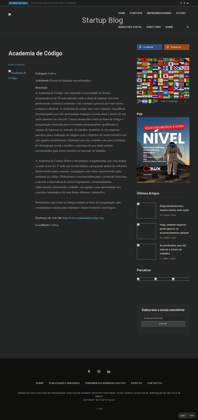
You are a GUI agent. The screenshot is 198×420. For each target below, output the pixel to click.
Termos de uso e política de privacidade (41, 393)
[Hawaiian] (165, 72)
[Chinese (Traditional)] (165, 63)
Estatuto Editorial (104, 393)
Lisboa (52, 73)
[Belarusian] (176, 59)
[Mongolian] (165, 84)
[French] (171, 68)
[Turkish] (160, 96)
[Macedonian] (181, 80)
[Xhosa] (139, 101)
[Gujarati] (150, 72)
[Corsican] (171, 63)
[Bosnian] (186, 59)
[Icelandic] (139, 76)
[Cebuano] (150, 63)
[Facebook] (89, 371)
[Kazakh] (181, 76)
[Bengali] (181, 59)
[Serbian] (181, 88)
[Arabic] (155, 59)
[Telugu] (150, 96)
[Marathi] (160, 84)
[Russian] (165, 88)
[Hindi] (176, 72)
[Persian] (139, 88)
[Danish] (186, 63)
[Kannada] (176, 76)
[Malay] (139, 84)
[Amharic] (150, 59)
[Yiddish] (144, 101)
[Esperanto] (150, 68)
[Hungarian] (186, 72)
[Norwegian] (181, 84)
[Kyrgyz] (150, 80)
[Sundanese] (176, 92)
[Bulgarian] (139, 63)
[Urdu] (171, 96)
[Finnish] (165, 68)
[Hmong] (181, 72)
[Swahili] (181, 92)
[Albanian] (144, 59)
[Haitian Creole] (155, 72)
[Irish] (155, 76)
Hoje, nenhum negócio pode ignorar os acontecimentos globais (174, 228)
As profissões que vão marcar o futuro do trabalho (53, 3)
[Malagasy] (186, 80)
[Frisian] (176, 68)
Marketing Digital (130, 27)
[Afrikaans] (139, 59)
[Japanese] (165, 76)
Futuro (181, 13)
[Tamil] (144, 96)
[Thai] (155, 96)
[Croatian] (176, 63)
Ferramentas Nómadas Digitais (105, 383)
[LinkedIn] (109, 371)
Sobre (169, 27)
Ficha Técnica (125, 393)
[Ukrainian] (165, 96)
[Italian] (160, 76)
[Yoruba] (150, 101)
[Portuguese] (150, 88)
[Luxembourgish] (176, 80)
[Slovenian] (160, 92)
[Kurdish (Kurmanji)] (144, 80)
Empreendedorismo (159, 13)
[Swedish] (186, 92)
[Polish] (144, 88)
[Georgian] (186, 68)
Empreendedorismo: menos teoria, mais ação (174, 208)
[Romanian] (160, 88)
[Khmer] (186, 76)
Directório (154, 27)
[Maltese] (150, 84)
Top (99, 409)
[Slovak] (155, 92)
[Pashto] (186, 84)
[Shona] (139, 92)
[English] (144, 68)
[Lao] (155, 80)
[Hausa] (160, 72)
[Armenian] (160, 59)
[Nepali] (176, 84)
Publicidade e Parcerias (64, 383)
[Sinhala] (150, 92)
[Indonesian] (150, 76)
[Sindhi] (144, 92)
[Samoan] (171, 88)
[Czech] (181, 63)
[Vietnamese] (181, 96)
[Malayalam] (144, 84)
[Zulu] (155, 101)
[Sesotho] (186, 88)
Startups (136, 13)
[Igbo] (144, 76)
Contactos (154, 383)
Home (121, 13)
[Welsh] (186, 96)
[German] (139, 72)
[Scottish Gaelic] (176, 88)
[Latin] (160, 80)
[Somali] (165, 92)
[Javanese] (171, 76)
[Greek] (144, 72)
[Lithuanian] (171, 80)
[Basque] (171, 59)
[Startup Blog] (101, 20)
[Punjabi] (155, 88)
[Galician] (181, 68)
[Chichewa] (155, 63)
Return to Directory (17, 64)
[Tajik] (139, 96)
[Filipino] (160, 68)
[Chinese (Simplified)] (160, 63)
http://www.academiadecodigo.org (83, 218)
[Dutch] (139, 68)
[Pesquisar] (187, 27)
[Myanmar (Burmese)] (171, 84)
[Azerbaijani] (165, 59)
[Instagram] (99, 371)
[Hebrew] (171, 72)
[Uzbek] (176, 96)
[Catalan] (144, 63)
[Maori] (155, 84)
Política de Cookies (78, 393)
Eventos (136, 383)
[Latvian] (165, 80)
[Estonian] (155, 68)
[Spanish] (171, 92)
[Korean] (139, 80)
